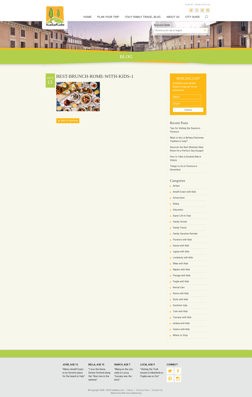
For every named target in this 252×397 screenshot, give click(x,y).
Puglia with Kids (181, 281)
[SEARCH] (206, 17)
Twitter (191, 10)
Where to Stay (180, 335)
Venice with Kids (181, 329)
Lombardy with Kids (183, 257)
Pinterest (202, 10)
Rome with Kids (181, 293)
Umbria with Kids (181, 323)
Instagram (208, 10)
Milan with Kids (180, 263)
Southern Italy (180, 305)
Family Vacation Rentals (185, 233)
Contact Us (157, 390)
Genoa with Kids (181, 245)
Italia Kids (54, 16)
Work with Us (202, 5)
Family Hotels (180, 221)
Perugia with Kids (181, 275)
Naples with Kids (181, 269)
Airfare (176, 185)
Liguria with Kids (181, 251)
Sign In (189, 5)
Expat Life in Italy (182, 215)
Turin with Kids (180, 311)
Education (178, 209)
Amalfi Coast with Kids (184, 191)
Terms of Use (142, 390)
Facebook (197, 10)
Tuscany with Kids (182, 317)
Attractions (179, 197)
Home (130, 390)
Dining (176, 203)
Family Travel (179, 227)
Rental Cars (179, 287)
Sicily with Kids (180, 299)
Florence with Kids (182, 239)
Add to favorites (69, 120)
